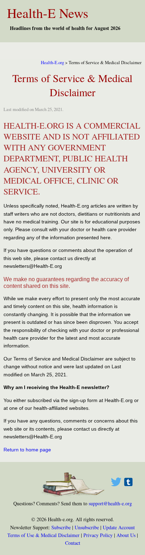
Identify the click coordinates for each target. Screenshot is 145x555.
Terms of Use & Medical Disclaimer (43, 535)
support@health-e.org (110, 503)
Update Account (119, 527)
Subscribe (61, 527)
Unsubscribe (87, 527)
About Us (125, 535)
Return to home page (27, 449)
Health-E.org (52, 63)
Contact (72, 542)
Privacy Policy (98, 535)
